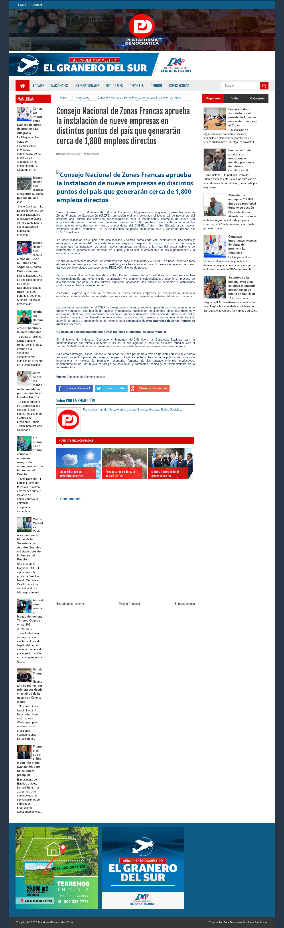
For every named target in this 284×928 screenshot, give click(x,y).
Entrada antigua (185, 603)
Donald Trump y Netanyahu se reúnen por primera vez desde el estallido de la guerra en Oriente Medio (30, 685)
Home (22, 5)
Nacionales (93, 153)
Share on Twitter (115, 388)
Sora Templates (232, 922)
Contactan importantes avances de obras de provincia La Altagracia (242, 244)
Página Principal (129, 603)
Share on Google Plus (153, 388)
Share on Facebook (78, 388)
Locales (38, 85)
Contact (37, 5)
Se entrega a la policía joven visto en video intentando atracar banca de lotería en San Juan (242, 285)
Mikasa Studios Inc (256, 922)
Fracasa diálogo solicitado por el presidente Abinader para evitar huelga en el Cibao (242, 117)
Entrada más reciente (70, 603)
